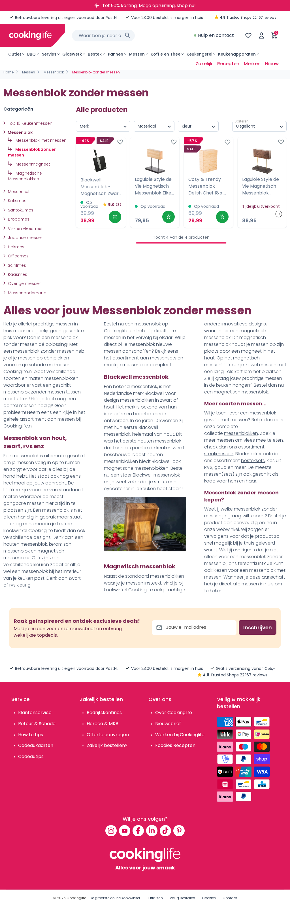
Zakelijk (204, 63)
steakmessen (218, 453)
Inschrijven (257, 627)
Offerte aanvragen (108, 734)
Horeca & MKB (102, 723)
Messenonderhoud (26, 293)
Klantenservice (35, 712)
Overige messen (24, 283)
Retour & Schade (37, 723)
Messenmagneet (32, 164)
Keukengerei (199, 54)
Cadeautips (31, 756)
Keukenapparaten (237, 54)
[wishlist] (248, 35)
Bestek (95, 54)
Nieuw (272, 63)
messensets (163, 358)
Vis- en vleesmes (24, 228)
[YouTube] (124, 830)
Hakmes (15, 247)
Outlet (14, 54)
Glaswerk (72, 54)
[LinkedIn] (151, 830)
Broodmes (18, 219)
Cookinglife (76, 898)
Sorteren (241, 121)
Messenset (18, 191)
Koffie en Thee (165, 54)
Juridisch (155, 898)
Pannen (115, 54)
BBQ (31, 54)
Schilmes (16, 265)
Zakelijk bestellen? (107, 745)
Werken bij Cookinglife (179, 734)
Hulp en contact (216, 35)
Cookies (209, 898)
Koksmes (16, 201)
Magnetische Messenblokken (25, 176)
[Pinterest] (179, 830)
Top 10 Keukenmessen (29, 123)
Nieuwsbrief (168, 723)
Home (8, 72)
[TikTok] (165, 830)
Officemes (18, 256)
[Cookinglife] (30, 35)
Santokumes (20, 210)
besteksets (253, 460)
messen (66, 419)
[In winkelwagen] (115, 217)
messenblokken (241, 433)
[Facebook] (138, 830)
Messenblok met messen (40, 140)
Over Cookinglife (173, 712)
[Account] (261, 35)
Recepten (228, 63)
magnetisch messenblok (241, 392)
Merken (252, 63)
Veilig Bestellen (182, 898)
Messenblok (54, 72)
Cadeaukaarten (35, 745)
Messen (137, 54)
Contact (230, 898)
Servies (49, 54)
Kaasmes (17, 274)
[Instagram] (111, 830)
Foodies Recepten (175, 745)
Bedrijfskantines (104, 712)
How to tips (30, 734)
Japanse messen (25, 237)
